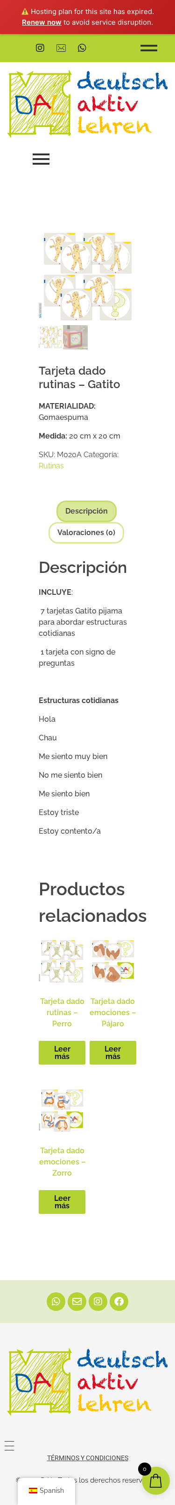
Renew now (42, 22)
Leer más (62, 1053)
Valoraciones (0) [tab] (86, 532)
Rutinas (51, 465)
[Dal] (87, 1381)
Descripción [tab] (86, 511)
